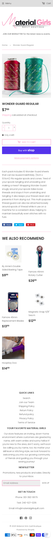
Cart (48, 3)
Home (4, 45)
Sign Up (45, 483)
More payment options (26, 158)
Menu (8, 3)
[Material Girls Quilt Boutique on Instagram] (30, 518)
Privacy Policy (26, 418)
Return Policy (26, 410)
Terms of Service (26, 422)
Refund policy (26, 414)
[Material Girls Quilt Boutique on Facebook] (21, 518)
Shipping (6, 115)
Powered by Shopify (25, 529)
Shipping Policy (27, 406)
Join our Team (26, 402)
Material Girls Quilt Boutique (29, 526)
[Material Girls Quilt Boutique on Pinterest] (25, 518)
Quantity (6, 122)
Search (26, 398)
